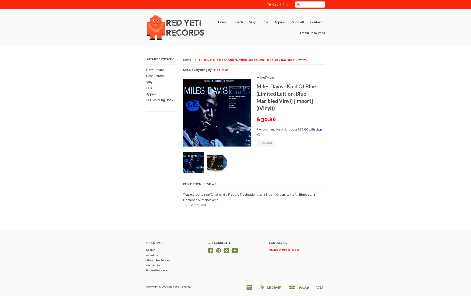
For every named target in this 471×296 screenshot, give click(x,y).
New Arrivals (155, 70)
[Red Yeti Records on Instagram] (226, 251)
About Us (152, 254)
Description (192, 184)
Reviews (210, 184)
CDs (265, 22)
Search (238, 22)
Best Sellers (155, 76)
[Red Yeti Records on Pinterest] (218, 251)
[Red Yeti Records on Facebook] (210, 251)
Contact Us (153, 265)
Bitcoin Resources (312, 33)
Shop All (298, 22)
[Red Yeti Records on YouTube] (235, 251)
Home (222, 22)
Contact (316, 22)
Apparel (280, 22)
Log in (287, 4)
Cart (275, 4)
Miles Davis (220, 70)
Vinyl (252, 22)
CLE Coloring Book (159, 100)
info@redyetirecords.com (284, 249)
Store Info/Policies (158, 260)
